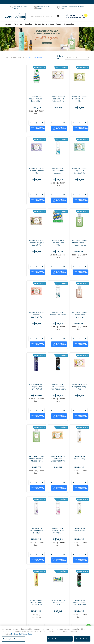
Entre (72, 15)
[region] (47, 635)
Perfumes (18, 24)
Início (6, 57)
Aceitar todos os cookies (59, 639)
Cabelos (28, 24)
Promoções (69, 24)
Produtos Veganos (17, 57)
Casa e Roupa (55, 24)
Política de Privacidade (21, 634)
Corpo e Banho (41, 24)
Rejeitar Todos (82, 639)
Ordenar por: (60, 57)
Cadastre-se (75, 17)
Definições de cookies (13, 639)
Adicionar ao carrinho (40, 128)
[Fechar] (90, 629)
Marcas (8, 24)
